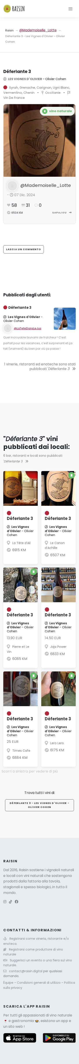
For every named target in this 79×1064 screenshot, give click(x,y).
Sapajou (59, 212)
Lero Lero (57, 743)
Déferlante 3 (20, 518)
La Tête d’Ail (21, 543)
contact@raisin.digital (25, 971)
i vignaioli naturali (59, 869)
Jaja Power (58, 646)
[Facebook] (16, 901)
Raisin (9, 30)
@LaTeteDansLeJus (27, 328)
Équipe (8, 982)
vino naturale (61, 1015)
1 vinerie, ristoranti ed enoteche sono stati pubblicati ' (40, 366)
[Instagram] (4, 901)
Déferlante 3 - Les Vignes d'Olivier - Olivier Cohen (39, 805)
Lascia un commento (23, 249)
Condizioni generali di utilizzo (39, 982)
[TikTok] (10, 901)
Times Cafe (21, 750)
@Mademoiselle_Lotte (38, 30)
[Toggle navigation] (70, 8)
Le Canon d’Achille (55, 545)
